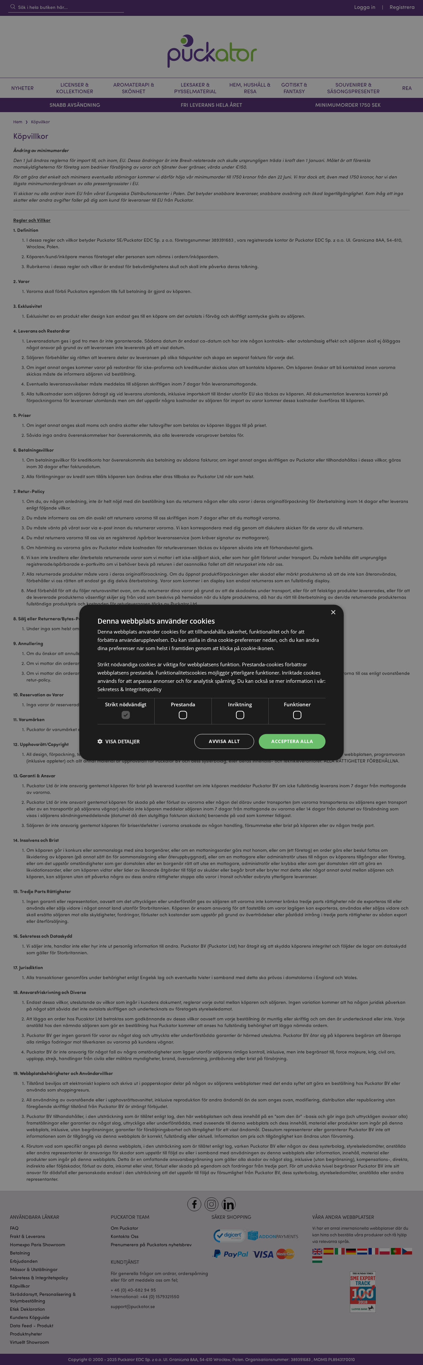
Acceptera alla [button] (292, 741)
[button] (118, 741)
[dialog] (211, 682)
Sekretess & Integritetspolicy (129, 688)
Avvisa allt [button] (224, 741)
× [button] (332, 612)
